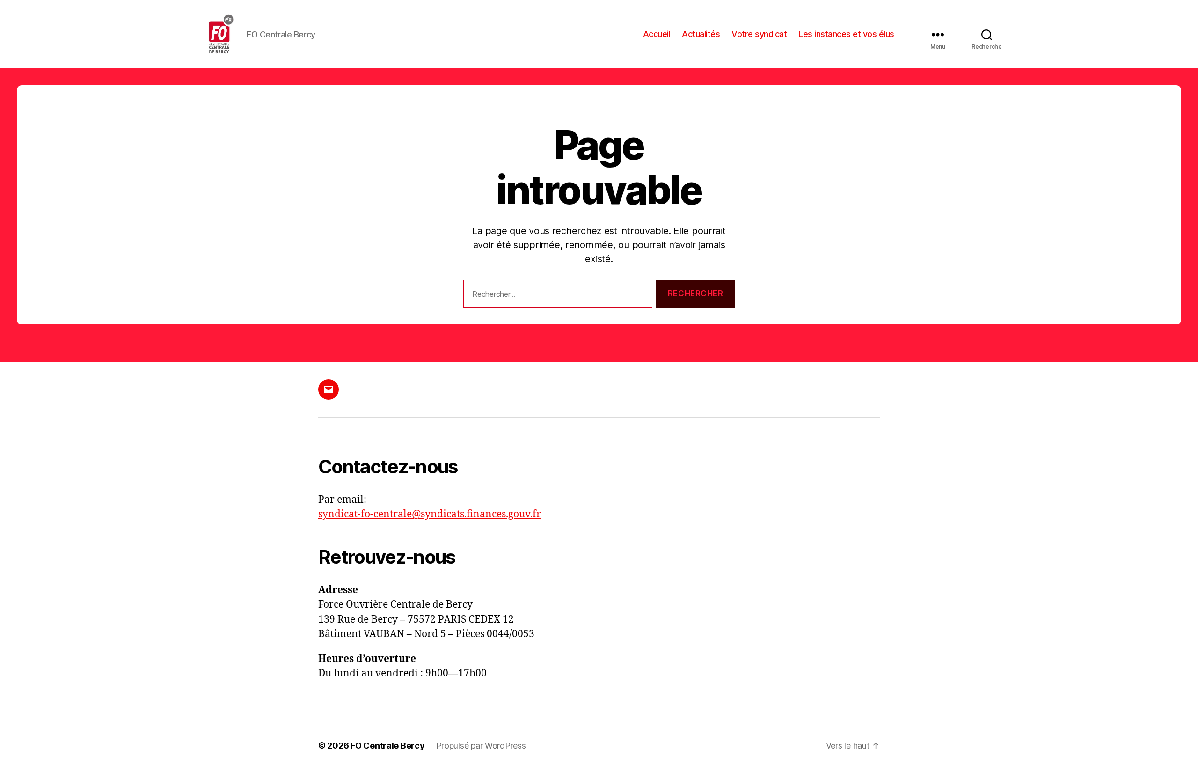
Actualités (701, 34)
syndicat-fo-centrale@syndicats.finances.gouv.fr (429, 514)
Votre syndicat (759, 34)
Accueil (657, 34)
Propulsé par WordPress (481, 745)
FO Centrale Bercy (387, 745)
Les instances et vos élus (846, 34)
